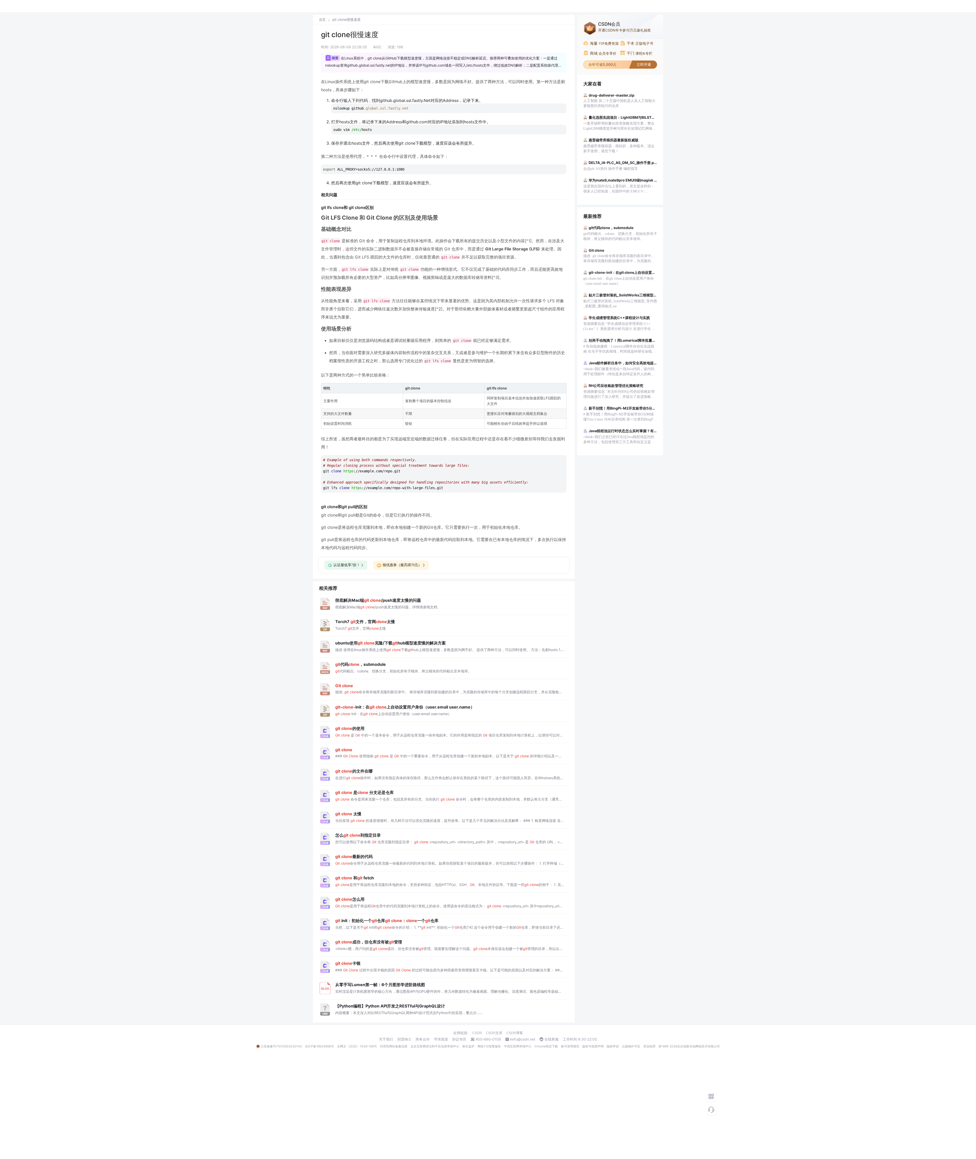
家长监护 (468, 1046)
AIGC (377, 47)
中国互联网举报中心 (517, 1046)
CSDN (477, 1033)
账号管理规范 (570, 1046)
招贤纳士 (404, 1039)
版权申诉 (613, 1046)
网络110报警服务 (489, 1046)
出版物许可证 (631, 1046)
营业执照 (649, 1046)
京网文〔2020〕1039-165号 (357, 1046)
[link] (322, 19)
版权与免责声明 (593, 1046)
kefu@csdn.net (522, 1039)
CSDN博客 (515, 1033)
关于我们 (386, 1039)
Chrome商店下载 (546, 1046)
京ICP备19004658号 (319, 1046)
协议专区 (459, 1039)
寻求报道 (441, 1039)
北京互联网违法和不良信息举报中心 (434, 1046)
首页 (322, 19)
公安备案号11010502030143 (281, 1046)
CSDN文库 (494, 1033)
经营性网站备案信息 (393, 1046)
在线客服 (551, 1039)
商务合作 (423, 1039)
